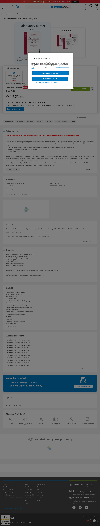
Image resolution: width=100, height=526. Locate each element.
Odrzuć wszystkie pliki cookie (50, 78)
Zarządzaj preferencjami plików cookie (44, 82)
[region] (50, 71)
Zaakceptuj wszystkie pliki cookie (50, 73)
